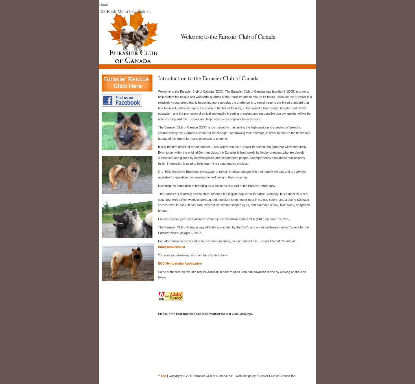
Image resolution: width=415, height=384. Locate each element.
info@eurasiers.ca (171, 246)
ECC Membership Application (180, 263)
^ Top (162, 376)
